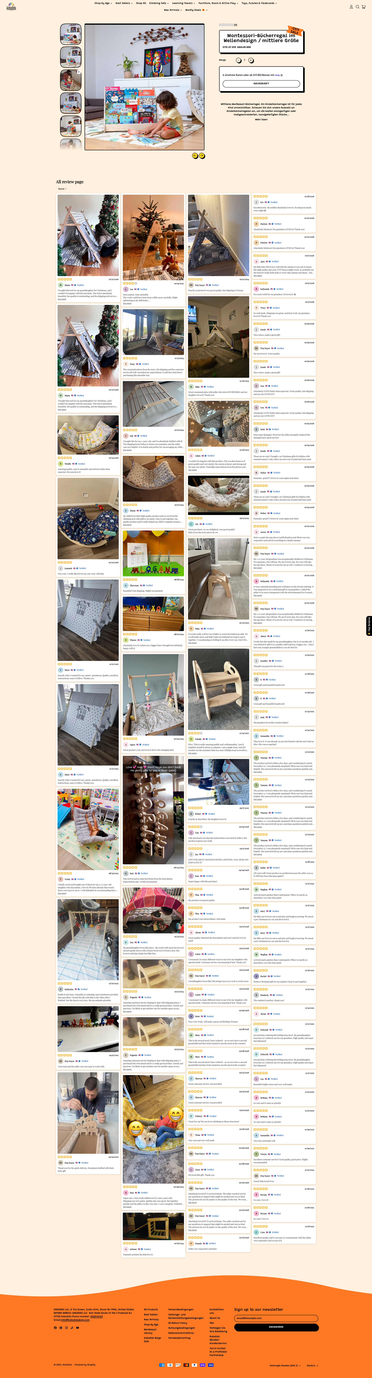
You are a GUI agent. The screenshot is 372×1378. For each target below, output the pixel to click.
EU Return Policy (177, 1323)
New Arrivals (151, 1320)
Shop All (141, 3)
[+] (250, 60)
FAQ (212, 1323)
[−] (238, 60)
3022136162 (96, 1316)
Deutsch (311, 1366)
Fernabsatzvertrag (179, 1338)
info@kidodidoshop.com (75, 1320)
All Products (151, 1310)
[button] (357, 7)
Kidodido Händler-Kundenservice (218, 1340)
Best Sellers (151, 1315)
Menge (222, 60)
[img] (226, 25)
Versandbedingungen (180, 1310)
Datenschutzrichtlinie (181, 1333)
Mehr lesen (261, 120)
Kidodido (67, 1365)
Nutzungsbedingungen (181, 1328)
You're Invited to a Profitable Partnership (218, 1352)
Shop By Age (151, 1325)
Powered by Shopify (85, 1365)
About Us (215, 1318)
